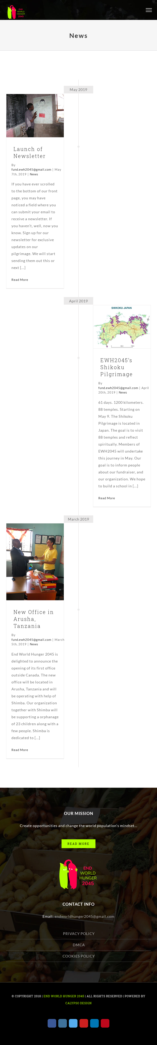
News (35, 125)
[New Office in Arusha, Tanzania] (35, 561)
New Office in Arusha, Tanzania (28, 551)
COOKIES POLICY (79, 956)
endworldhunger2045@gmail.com (84, 916)
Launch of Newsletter (28, 107)
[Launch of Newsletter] (35, 115)
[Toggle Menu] (149, 10)
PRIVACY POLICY (79, 933)
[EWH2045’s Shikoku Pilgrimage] (122, 326)
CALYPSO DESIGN (78, 1003)
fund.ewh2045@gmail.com (31, 169)
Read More (19, 279)
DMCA (79, 945)
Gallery (41, 107)
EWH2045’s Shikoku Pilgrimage (115, 316)
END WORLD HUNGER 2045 (63, 996)
